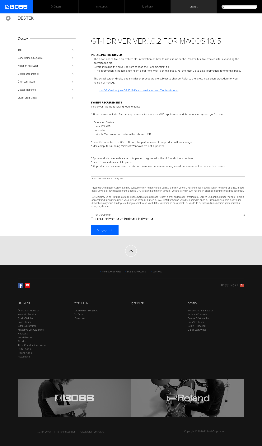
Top (19, 49)
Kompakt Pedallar (27, 314)
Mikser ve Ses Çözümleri (31, 329)
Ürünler (24, 303)
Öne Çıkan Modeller (28, 310)
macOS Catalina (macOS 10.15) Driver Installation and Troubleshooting (139, 90)
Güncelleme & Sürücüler (30, 58)
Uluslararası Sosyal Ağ (86, 310)
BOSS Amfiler (25, 349)
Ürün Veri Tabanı (26, 81)
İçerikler (147, 6)
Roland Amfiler (25, 352)
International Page (111, 271)
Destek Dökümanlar (28, 73)
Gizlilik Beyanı (44, 431)
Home (8, 18)
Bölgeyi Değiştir (229, 285)
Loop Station (24, 322)
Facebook (79, 318)
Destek (193, 6)
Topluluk (101, 6)
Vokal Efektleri (25, 337)
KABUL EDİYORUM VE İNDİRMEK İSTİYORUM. (124, 219)
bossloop (157, 271)
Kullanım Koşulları (66, 431)
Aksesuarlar (24, 356)
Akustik (22, 341)
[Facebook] (20, 286)
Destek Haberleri (27, 89)
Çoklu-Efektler (25, 318)
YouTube (78, 314)
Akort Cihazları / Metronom (32, 345)
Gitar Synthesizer (27, 326)
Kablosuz (23, 333)
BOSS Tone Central (137, 271)
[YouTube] (27, 286)
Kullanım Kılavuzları (28, 65)
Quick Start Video (27, 97)
